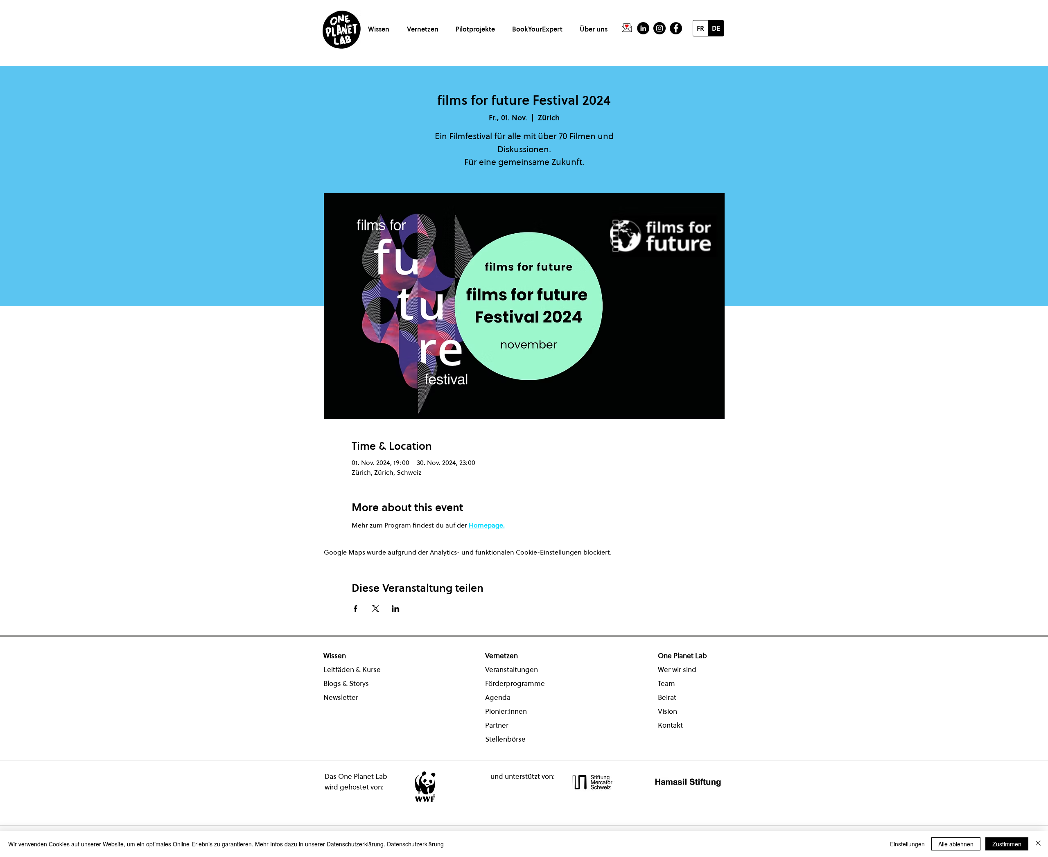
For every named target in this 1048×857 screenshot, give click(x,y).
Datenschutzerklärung (415, 844)
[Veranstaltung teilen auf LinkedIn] (396, 608)
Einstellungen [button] (907, 844)
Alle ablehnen (955, 844)
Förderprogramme (515, 683)
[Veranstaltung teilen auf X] (375, 608)
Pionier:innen (506, 711)
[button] (380, 25)
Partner (496, 725)
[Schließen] (1038, 843)
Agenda (497, 697)
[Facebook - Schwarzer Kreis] (676, 28)
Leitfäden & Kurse (352, 669)
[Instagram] (659, 28)
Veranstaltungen (511, 669)
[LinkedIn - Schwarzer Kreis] (643, 28)
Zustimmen (1006, 844)
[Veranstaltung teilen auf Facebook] (355, 608)
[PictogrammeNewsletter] (627, 28)
